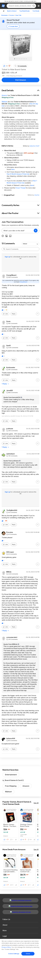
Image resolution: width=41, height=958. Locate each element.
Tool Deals (35, 11)
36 (23, 885)
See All (36, 803)
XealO (8, 345)
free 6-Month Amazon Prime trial (18, 174)
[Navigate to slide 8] (26, 59)
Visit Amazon (20, 80)
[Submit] (4, 249)
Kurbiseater (10, 367)
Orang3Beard (11, 275)
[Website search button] (33, 5)
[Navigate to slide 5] (21, 59)
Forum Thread (20, 188)
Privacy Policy (6, 947)
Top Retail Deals (24, 11)
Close (28, 953)
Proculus (9, 532)
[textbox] (18, 230)
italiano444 (10, 738)
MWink (8, 572)
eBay (21, 836)
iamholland (10, 454)
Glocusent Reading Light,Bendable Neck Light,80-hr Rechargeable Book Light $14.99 (10, 871)
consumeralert (11, 637)
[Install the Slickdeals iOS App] (20, 912)
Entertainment (11, 775)
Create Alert (14, 26)
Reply (13, 314)
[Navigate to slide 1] (14, 59)
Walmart (4, 102)
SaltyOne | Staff (34, 146)
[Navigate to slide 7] (25, 59)
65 (23, 839)
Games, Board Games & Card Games (13, 780)
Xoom (8, 321)
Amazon (4, 95)
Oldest (25, 244)
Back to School (11, 11)
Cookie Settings (13, 953)
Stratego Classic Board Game (26, 825)
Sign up (7, 257)
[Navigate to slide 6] (23, 59)
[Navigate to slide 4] (19, 59)
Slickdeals (4, 15)
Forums (11, 15)
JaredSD (9, 390)
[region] (20, 948)
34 (7, 66)
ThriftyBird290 (11, 510)
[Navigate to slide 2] (16, 59)
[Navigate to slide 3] (18, 59)
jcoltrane (9, 428)
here (13, 169)
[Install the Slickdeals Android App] (20, 906)
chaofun (36, 195)
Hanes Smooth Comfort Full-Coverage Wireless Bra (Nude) (27, 871)
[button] (9, 66)
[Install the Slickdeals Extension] (20, 900)
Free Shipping (10, 786)
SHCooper (10, 552)
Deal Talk (18, 15)
